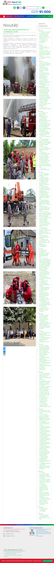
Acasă (5, 19)
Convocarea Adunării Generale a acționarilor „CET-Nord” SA (44, 134)
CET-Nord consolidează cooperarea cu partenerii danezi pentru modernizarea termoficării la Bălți (45, 388)
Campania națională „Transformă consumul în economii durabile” (45, 436)
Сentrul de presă (12, 19)
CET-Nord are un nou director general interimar (44, 105)
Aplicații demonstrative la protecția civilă (16, 30)
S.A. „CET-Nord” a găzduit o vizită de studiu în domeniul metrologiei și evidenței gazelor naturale (45, 143)
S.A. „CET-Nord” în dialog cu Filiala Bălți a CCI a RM (44, 175)
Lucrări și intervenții (47, 560)
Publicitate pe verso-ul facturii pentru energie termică (45, 412)
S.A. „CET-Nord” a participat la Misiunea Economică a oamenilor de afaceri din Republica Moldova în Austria (44, 97)
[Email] (19, 354)
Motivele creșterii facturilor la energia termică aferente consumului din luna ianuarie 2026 (43, 318)
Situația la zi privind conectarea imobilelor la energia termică (44, 428)
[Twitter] (19, 350)
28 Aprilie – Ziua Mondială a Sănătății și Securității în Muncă (44, 179)
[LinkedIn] (19, 352)
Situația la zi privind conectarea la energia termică (44, 424)
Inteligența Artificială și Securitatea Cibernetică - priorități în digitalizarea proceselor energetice (44, 466)
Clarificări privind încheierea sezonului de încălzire (44, 285)
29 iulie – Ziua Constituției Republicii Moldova (44, 48)
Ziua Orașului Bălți (44, 139)
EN (50, 7)
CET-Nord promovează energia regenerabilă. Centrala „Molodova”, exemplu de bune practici (44, 475)
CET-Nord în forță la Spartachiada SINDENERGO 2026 (44, 86)
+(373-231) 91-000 (9, 533)
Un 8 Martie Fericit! (44, 302)
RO (43, 7)
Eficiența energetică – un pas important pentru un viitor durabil (45, 305)
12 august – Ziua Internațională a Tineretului (43, 41)
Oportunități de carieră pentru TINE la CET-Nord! (44, 237)
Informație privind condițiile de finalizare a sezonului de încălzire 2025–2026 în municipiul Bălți (44, 202)
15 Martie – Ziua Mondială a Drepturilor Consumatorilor (44, 299)
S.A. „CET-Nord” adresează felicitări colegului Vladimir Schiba (45, 405)
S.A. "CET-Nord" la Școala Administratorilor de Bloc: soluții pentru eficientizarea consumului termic (44, 274)
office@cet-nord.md (10, 536)
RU (46, 7)
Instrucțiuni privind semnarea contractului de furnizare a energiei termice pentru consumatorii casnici (44, 394)
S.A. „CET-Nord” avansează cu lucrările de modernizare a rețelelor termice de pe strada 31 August (45, 53)
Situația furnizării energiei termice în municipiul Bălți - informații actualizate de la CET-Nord (44, 459)
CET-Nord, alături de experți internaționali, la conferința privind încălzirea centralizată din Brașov (45, 376)
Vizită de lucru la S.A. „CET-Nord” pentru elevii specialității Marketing (44, 125)
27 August (42, 511)
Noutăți (20, 19)
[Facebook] (19, 348)
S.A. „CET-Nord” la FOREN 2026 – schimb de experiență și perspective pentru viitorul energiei (44, 75)
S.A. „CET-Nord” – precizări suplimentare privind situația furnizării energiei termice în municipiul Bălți (44, 453)
